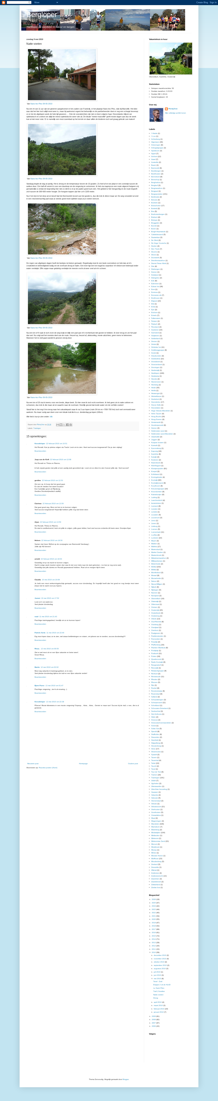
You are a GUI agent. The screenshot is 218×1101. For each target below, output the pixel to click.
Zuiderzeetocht (157, 876)
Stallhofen (155, 734)
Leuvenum (155, 518)
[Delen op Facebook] (67, 424)
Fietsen (154, 321)
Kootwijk (154, 480)
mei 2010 (158, 978)
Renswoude (156, 676)
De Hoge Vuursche (158, 243)
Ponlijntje (154, 650)
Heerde (154, 379)
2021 (154, 916)
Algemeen (155, 142)
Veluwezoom (156, 806)
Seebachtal (155, 711)
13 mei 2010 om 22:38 (55, 702)
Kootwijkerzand (157, 483)
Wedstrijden (155, 832)
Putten (154, 656)
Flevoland (155, 327)
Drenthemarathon (158, 260)
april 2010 (158, 1002)
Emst (153, 307)
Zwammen (155, 879)
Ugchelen (155, 783)
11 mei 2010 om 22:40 (55, 633)
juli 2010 (157, 972)
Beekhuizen (156, 174)
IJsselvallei (155, 437)
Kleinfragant (156, 466)
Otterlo (154, 619)
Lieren (153, 523)
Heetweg (154, 385)
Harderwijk (155, 370)
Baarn (153, 165)
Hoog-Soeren (156, 419)
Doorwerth (155, 258)
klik (51, 417)
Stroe (153, 749)
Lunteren (154, 538)
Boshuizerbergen (158, 214)
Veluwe (154, 804)
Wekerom (155, 838)
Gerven (154, 341)
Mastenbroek (156, 555)
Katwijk (154, 457)
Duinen (154, 272)
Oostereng (155, 616)
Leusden (154, 515)
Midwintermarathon (158, 558)
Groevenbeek (156, 364)
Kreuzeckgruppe (157, 489)
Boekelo (154, 203)
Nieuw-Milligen (156, 584)
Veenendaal (156, 801)
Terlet (153, 763)
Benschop (155, 179)
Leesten (154, 509)
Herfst (153, 390)
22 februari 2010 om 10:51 (56, 443)
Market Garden (157, 552)
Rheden (154, 679)
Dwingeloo (155, 278)
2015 (154, 936)
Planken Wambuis (158, 648)
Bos (152, 211)
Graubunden (156, 356)
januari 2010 (159, 1012)
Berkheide (155, 197)
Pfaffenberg (156, 645)
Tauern (154, 757)
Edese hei (155, 286)
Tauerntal (155, 760)
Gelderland (155, 338)
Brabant (154, 217)
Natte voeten (158, 995)
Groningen (155, 367)
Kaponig (154, 451)
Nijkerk (153, 587)
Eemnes (154, 292)
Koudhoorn (155, 486)
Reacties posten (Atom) (48, 768)
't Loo (153, 136)
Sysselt (154, 754)
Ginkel (153, 344)
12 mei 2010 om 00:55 (50, 649)
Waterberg (155, 830)
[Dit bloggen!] (61, 424)
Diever (153, 255)
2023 (154, 909)
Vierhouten (155, 809)
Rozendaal (155, 694)
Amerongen (155, 145)
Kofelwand (155, 474)
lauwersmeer (156, 503)
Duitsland (155, 275)
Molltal (153, 567)
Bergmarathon (156, 188)
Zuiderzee (155, 873)
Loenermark (156, 532)
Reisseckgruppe (157, 671)
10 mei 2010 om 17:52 (50, 598)
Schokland (155, 705)
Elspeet (154, 301)
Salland (154, 697)
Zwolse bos (155, 887)
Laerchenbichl (156, 500)
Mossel (154, 575)
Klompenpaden (157, 468)
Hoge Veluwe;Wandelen (160, 411)
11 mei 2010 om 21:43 (48, 616)
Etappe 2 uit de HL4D (161, 985)
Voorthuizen (156, 812)
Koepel (154, 471)
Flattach (154, 324)
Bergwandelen (157, 194)
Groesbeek (155, 362)
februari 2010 (159, 1009)
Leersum (154, 506)
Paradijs (154, 642)
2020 (154, 919)
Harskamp (155, 376)
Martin (37, 667)
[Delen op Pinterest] (70, 424)
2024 (154, 906)
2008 (154, 1019)
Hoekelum (155, 399)
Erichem (154, 312)
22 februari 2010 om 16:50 (52, 540)
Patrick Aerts (40, 633)
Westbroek (155, 847)
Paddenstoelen (157, 636)
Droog (155, 998)
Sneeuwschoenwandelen (161, 723)
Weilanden (155, 835)
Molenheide (155, 564)
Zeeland (154, 864)
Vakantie (154, 795)
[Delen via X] (64, 424)
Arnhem (154, 156)
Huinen (154, 428)
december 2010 (160, 955)
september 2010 (160, 965)
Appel (153, 153)
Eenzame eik (156, 295)
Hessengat (155, 393)
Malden (154, 544)
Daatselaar (155, 237)
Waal (153, 818)
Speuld (154, 731)
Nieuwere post (32, 763)
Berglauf (154, 185)
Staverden (155, 737)
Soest (153, 726)
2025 (154, 903)
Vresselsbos (156, 815)
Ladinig (154, 497)
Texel (153, 769)
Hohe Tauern (156, 414)
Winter (153, 853)
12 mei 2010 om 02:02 (50, 667)
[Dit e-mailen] (57, 424)
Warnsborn (155, 827)
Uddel (153, 780)
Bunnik (154, 226)
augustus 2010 (160, 968)
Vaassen (154, 792)
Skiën (153, 717)
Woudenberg (156, 861)
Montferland (156, 572)
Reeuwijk (154, 668)
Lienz (153, 520)
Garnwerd (155, 333)
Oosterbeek (155, 613)
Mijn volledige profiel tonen (175, 113)
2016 (154, 932)
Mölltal (153, 570)
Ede (152, 281)
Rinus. (37, 649)
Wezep (154, 850)
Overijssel (155, 627)
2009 (154, 1016)
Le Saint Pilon (158, 988)
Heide (153, 388)
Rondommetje (156, 691)
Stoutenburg (156, 746)
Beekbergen (156, 171)
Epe (152, 310)
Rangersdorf (156, 665)
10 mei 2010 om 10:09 (51, 580)
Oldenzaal (155, 604)
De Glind (154, 240)
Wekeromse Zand (158, 841)
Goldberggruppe (157, 350)
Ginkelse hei (156, 347)
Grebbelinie (155, 359)
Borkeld (154, 208)
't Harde (154, 133)
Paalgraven (155, 633)
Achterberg (155, 139)
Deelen (154, 246)
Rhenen (154, 682)
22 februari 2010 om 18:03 (51, 559)
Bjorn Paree (39, 685)
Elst (152, 304)
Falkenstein (155, 318)
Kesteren (154, 460)
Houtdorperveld (157, 425)
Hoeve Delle (156, 405)
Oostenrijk (155, 610)
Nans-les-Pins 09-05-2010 (41, 104)
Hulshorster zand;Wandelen (162, 434)
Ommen (154, 607)
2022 (154, 913)
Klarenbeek (155, 463)
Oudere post (133, 763)
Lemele (154, 512)
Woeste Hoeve (157, 856)
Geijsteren (155, 336)
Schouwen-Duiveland (159, 708)
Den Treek (155, 249)
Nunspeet (155, 596)
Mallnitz (154, 546)
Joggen (154, 440)
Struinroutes (156, 752)
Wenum (154, 844)
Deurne (154, 252)
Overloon (154, 630)
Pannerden (155, 639)
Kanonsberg (156, 448)
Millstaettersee (156, 561)
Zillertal (154, 870)
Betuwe (154, 200)
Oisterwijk (155, 601)
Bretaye (154, 220)
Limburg (154, 526)
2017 (154, 929)
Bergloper (41, 15)
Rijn (152, 685)
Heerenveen (156, 382)
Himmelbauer (156, 396)
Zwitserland (155, 884)
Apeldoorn (155, 151)
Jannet (37, 598)
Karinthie (154, 454)
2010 (154, 952)
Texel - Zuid (157, 981)
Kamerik (154, 445)
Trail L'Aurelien (159, 991)
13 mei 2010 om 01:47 (54, 685)
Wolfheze (155, 858)
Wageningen (156, 821)
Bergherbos (155, 182)
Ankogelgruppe (157, 148)
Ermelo (154, 315)
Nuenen (154, 593)
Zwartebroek (156, 882)
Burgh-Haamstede (158, 232)
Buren (153, 229)
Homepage (83, 763)
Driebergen (155, 269)
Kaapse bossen (157, 442)
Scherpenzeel (156, 702)
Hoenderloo (155, 402)
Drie (152, 266)
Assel (153, 159)
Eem (153, 289)
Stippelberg (155, 743)
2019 (154, 923)
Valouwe (154, 798)
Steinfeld (154, 740)
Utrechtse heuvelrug (159, 789)
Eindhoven (155, 298)
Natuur (154, 581)
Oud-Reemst (156, 622)
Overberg (155, 624)
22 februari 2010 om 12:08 (60, 459)
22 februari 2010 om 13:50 (53, 503)
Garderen (155, 330)
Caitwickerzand (157, 234)
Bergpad (154, 191)
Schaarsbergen (157, 700)
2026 (154, 899)
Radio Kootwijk (157, 662)
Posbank (154, 653)
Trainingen (37, 428)
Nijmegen (155, 590)
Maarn (153, 541)
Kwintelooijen (156, 494)
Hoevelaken (156, 408)
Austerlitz (154, 162)
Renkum (154, 674)
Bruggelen (155, 223)
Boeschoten (156, 206)
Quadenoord (156, 659)
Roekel (154, 688)
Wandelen (155, 824)
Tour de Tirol (156, 772)
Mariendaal (155, 549)
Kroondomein (156, 492)
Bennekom (155, 177)
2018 (154, 926)
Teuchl (153, 766)
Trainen (154, 775)
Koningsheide (156, 477)
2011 (154, 949)
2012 (154, 946)
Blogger (126, 1079)
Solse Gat (155, 728)
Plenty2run (172, 109)
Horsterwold (155, 422)
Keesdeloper (40, 443)
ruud (36, 616)
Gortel (153, 353)
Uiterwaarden (156, 786)
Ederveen (155, 284)
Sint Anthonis (156, 714)
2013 (154, 942)
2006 (154, 1026)
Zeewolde (155, 867)
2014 (154, 939)
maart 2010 (158, 1005)
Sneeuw (154, 720)
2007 (154, 1023)
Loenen (154, 529)
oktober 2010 (159, 962)
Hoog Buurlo (156, 416)
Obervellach (156, 598)
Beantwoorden (40, 451)
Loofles (154, 535)
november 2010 (160, 959)
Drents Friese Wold (158, 263)
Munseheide (156, 578)
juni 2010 (158, 975)
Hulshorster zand (158, 431)
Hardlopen (155, 373)
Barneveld (155, 168)
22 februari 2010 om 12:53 (52, 480)
